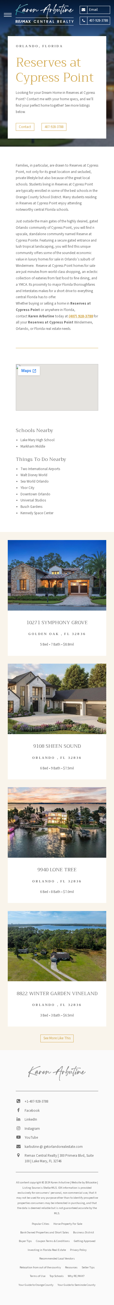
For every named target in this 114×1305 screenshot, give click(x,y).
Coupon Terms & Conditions (53, 1241)
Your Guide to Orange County (36, 1285)
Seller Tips (88, 1267)
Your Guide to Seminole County (76, 1285)
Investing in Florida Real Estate (47, 1250)
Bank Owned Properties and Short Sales (44, 1232)
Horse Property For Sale (67, 1224)
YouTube (31, 1137)
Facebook (32, 1110)
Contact (25, 126)
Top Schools (57, 1276)
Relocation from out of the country (40, 1267)
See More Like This (57, 1038)
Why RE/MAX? (76, 1276)
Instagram (32, 1128)
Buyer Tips (25, 1241)
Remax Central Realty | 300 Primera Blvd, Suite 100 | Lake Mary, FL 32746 (59, 1158)
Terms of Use (37, 1276)
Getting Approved (84, 1241)
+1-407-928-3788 (36, 1101)
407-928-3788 (54, 126)
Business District (83, 1232)
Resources (71, 1267)
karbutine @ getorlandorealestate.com (54, 1146)
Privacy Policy (78, 1250)
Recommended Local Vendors (57, 1258)
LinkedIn (31, 1119)
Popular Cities (40, 1224)
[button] (8, 15)
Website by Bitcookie (84, 1182)
